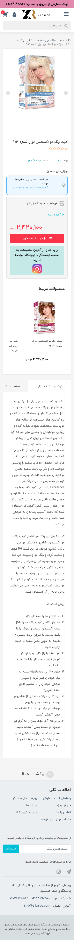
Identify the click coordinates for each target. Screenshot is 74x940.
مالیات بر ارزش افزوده (56, 820)
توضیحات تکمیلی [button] (49, 386)
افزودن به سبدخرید (35, 238)
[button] (8, 14)
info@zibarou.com (37, 906)
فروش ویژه (64, 805)
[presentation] (66, 93)
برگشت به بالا (33, 774)
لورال (59, 160)
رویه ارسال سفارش (24, 798)
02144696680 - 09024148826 (29, 898)
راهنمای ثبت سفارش (57, 798)
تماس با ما (63, 812)
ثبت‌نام (11, 849)
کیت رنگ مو (34, 160)
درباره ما (31, 805)
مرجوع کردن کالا (26, 812)
